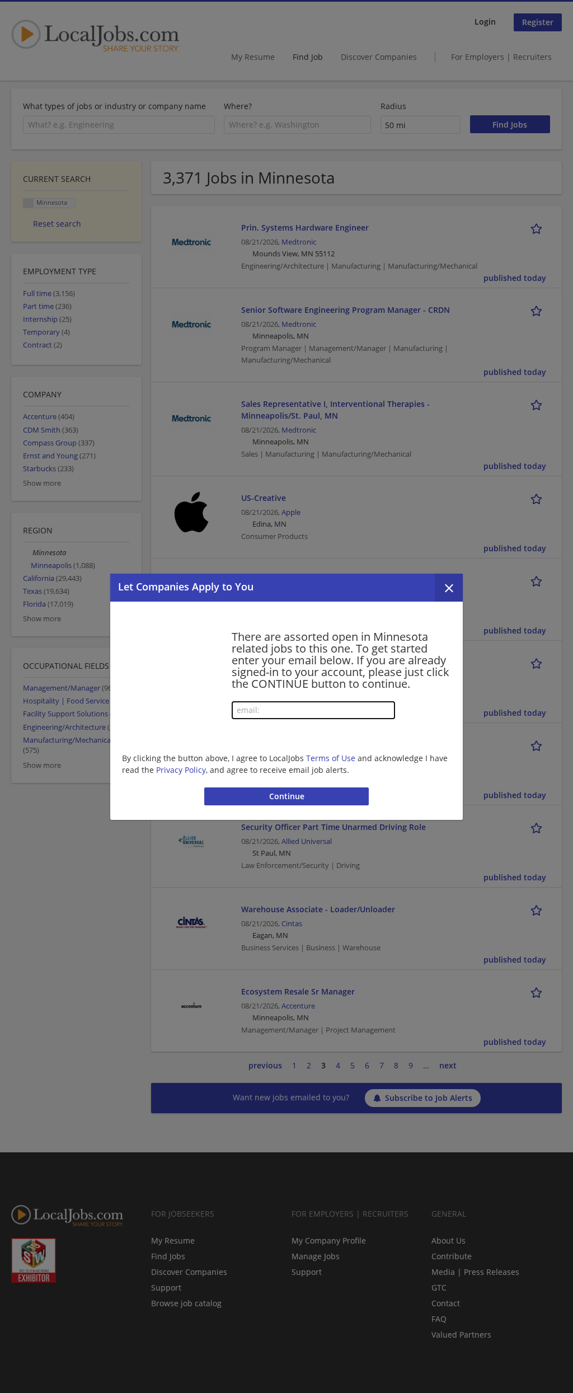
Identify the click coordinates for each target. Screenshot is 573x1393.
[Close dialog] (449, 588)
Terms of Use (330, 758)
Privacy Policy (181, 769)
